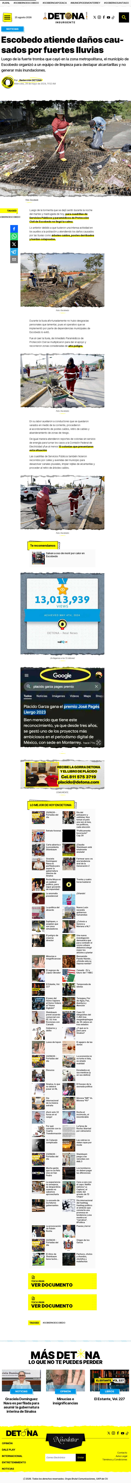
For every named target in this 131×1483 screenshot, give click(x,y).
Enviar (81, 1457)
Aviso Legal (121, 1456)
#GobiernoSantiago (116, 3)
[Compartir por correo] (14, 259)
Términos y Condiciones (114, 1459)
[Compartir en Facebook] (14, 229)
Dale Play (8, 1449)
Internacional (12, 1456)
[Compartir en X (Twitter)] (14, 244)
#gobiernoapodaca (55, 3)
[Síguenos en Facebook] (104, 17)
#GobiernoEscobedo (26, 3)
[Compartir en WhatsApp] (14, 236)
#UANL (6, 3)
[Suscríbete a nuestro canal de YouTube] (108, 17)
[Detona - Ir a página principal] (65, 15)
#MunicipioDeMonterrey (85, 3)
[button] (62, 1281)
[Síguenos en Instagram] (99, 17)
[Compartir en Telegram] (14, 252)
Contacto (122, 1452)
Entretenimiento (14, 1462)
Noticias (12, 29)
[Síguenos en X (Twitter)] (95, 17)
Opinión (7, 1443)
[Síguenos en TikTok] (113, 17)
